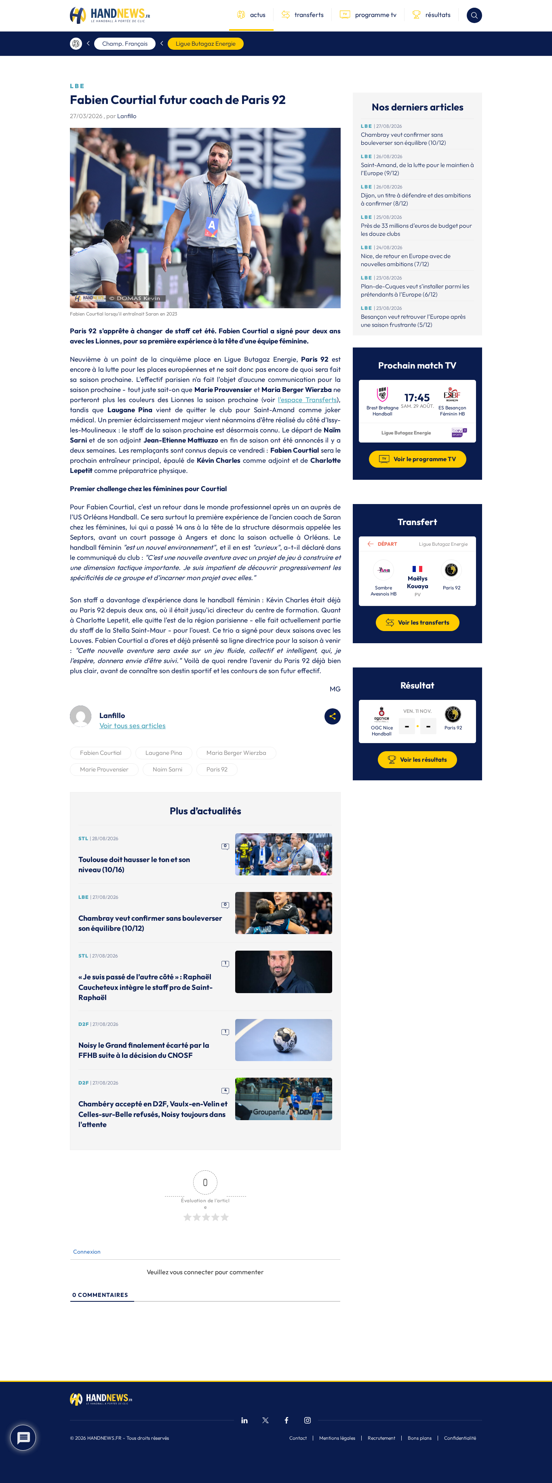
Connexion (86, 1251)
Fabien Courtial (100, 752)
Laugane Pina (163, 752)
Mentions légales (337, 1438)
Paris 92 (217, 769)
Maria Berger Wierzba (236, 752)
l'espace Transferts (307, 399)
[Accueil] (76, 44)
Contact (298, 1438)
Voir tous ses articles (132, 725)
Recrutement (381, 1438)
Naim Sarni (167, 769)
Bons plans (420, 1438)
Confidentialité (460, 1438)
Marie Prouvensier (104, 769)
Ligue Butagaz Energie (206, 43)
